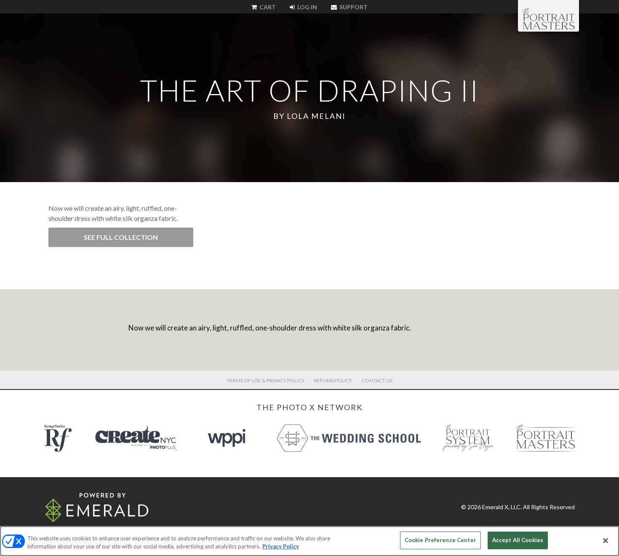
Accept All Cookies (517, 540)
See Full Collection (121, 237)
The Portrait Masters (548, 18)
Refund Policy (333, 380)
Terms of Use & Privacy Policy (265, 380)
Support (353, 7)
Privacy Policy (280, 546)
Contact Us (377, 380)
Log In (306, 7)
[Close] (605, 540)
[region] (309, 541)
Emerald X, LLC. (502, 506)
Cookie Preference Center (440, 540)
